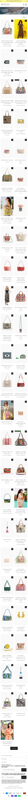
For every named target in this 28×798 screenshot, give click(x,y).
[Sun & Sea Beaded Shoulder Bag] (7, 730)
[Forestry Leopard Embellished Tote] (7, 176)
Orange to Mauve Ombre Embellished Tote (21, 599)
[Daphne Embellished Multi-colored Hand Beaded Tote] (7, 29)
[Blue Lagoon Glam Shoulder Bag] (7, 673)
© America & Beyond (14, 786)
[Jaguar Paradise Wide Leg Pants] (7, 295)
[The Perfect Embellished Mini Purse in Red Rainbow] (20, 176)
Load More (14, 748)
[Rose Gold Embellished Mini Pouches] (20, 410)
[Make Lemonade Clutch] (20, 118)
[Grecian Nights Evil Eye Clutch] (7, 353)
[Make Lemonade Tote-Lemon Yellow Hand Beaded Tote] (7, 206)
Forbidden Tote (20, 713)
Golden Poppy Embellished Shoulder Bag (21, 279)
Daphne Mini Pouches (7, 160)
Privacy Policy (17, 783)
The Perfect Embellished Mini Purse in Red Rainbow (20, 190)
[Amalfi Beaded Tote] (7, 410)
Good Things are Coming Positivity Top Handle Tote (20, 481)
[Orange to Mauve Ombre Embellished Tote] (20, 585)
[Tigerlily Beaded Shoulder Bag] (7, 266)
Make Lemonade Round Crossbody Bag (7, 657)
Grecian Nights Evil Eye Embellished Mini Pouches (7, 72)
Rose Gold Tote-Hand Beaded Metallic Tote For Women (7, 102)
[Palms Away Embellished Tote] (20, 557)
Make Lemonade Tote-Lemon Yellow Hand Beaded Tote (7, 220)
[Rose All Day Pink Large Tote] (7, 440)
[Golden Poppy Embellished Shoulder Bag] (20, 266)
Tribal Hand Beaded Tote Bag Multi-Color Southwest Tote (20, 102)
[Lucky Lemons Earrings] (20, 615)
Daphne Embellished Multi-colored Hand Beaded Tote (7, 42)
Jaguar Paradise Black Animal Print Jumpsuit (20, 42)
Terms (21, 783)
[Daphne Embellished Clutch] (7, 468)
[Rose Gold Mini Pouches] (7, 557)
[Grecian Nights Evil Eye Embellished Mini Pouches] (7, 59)
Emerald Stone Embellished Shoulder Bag (7, 337)
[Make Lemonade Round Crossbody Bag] (7, 643)
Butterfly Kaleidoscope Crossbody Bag (20, 657)
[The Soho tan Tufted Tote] (20, 295)
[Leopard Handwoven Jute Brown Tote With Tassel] (7, 118)
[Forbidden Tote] (20, 702)
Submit (24, 769)
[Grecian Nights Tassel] (20, 673)
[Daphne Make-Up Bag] (20, 59)
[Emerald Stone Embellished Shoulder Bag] (7, 324)
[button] (23, 4)
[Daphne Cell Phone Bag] (20, 324)
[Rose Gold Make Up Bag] (20, 148)
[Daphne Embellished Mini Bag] (7, 236)
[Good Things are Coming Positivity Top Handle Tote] (20, 468)
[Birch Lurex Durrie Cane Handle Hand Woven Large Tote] (20, 236)
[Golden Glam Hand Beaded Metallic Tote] (7, 382)
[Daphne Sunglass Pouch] (20, 206)
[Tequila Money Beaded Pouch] (20, 353)
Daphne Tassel (7, 539)
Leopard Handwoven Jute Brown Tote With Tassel (7, 132)
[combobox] (4, 777)
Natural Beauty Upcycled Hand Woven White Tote (20, 511)
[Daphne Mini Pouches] (7, 148)
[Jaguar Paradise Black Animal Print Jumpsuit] (20, 29)
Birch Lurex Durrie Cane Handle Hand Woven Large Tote (21, 249)
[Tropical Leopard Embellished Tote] (20, 440)
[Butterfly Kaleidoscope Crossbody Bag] (20, 643)
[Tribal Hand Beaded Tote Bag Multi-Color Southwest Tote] (20, 88)
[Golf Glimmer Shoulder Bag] (7, 498)
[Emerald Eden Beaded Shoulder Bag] (7, 585)
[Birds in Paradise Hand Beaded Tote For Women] (20, 527)
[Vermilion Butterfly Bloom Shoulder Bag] (20, 382)
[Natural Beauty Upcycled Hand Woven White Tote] (20, 498)
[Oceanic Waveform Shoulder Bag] (7, 615)
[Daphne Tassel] (7, 527)
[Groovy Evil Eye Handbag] (7, 702)
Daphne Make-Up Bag (21, 70)
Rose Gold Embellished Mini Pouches (21, 423)
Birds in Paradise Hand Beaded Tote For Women (21, 541)
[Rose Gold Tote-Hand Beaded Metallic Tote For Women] (7, 88)
